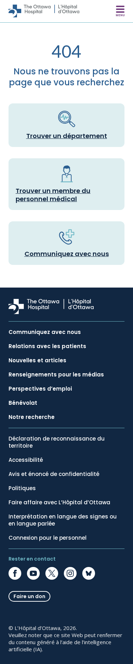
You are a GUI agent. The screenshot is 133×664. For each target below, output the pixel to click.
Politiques (22, 488)
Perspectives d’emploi (40, 388)
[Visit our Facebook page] (15, 573)
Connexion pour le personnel (48, 537)
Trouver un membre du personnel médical (53, 194)
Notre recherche (32, 417)
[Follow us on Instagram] (70, 573)
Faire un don (29, 596)
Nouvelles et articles (37, 360)
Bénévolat (23, 403)
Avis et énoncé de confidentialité (54, 474)
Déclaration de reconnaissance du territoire (57, 442)
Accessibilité (26, 460)
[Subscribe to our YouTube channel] (33, 573)
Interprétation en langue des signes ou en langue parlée (63, 520)
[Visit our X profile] (51, 573)
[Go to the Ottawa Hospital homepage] (44, 11)
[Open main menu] (120, 11)
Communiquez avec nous (66, 253)
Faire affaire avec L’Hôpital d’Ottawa (59, 502)
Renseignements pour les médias (56, 374)
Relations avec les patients (47, 346)
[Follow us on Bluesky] (88, 573)
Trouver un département (66, 135)
